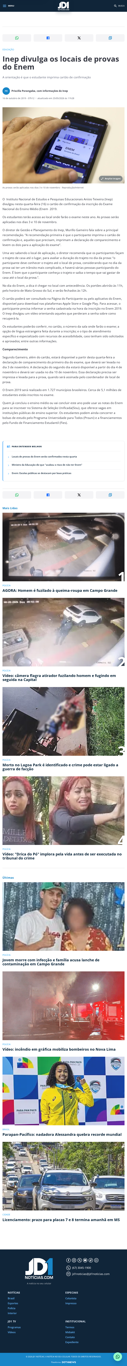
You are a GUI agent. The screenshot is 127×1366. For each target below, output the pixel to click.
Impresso (71, 1303)
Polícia (11, 1308)
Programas (14, 1327)
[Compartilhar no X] (79, 38)
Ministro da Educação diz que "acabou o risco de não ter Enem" (47, 464)
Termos (69, 1327)
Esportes (13, 1303)
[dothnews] (69, 1362)
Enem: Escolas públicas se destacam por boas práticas (41, 473)
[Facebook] (68, 1260)
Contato (70, 1337)
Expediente (72, 1342)
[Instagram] (74, 1260)
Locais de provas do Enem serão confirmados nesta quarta (44, 456)
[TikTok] (91, 1260)
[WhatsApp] (96, 1260)
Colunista (70, 1298)
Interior (12, 1313)
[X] (79, 1260)
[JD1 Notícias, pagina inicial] (63, 6)
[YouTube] (85, 1260)
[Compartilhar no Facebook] (48, 38)
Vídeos (12, 1332)
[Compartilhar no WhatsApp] (16, 38)
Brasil (11, 1298)
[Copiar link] (110, 38)
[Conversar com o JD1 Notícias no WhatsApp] (117, 1356)
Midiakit (70, 1332)
